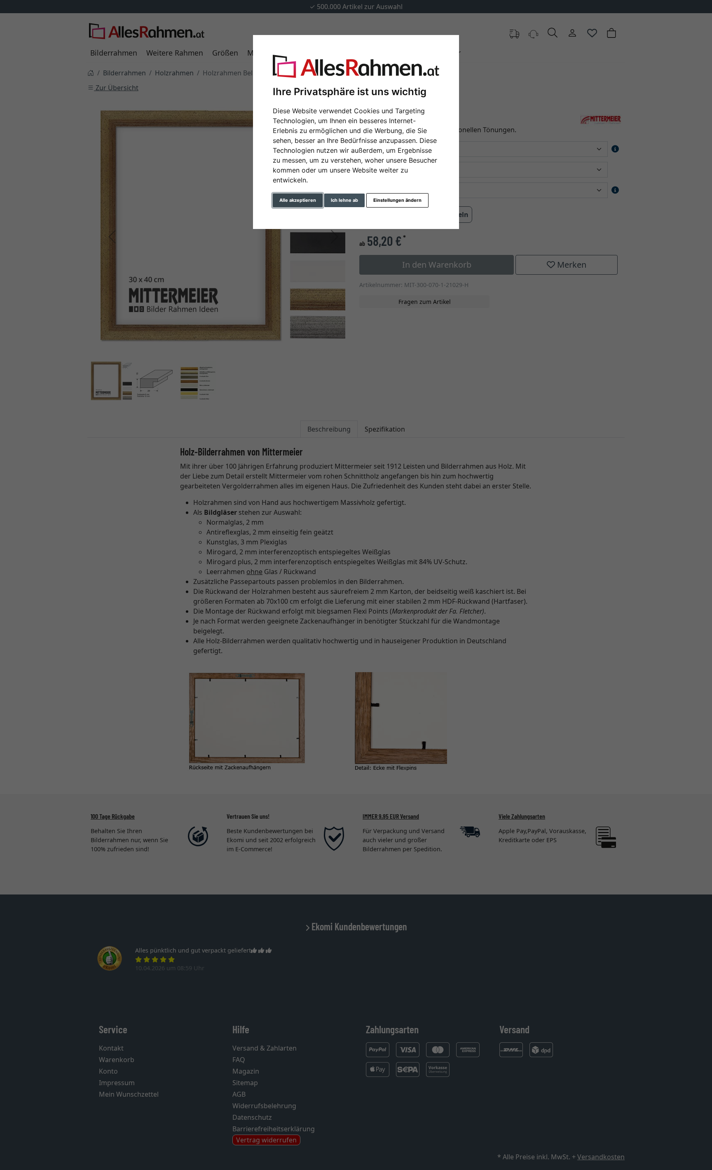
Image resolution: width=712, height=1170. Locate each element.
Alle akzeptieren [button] (297, 200)
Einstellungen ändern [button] (397, 200)
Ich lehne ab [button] (344, 200)
